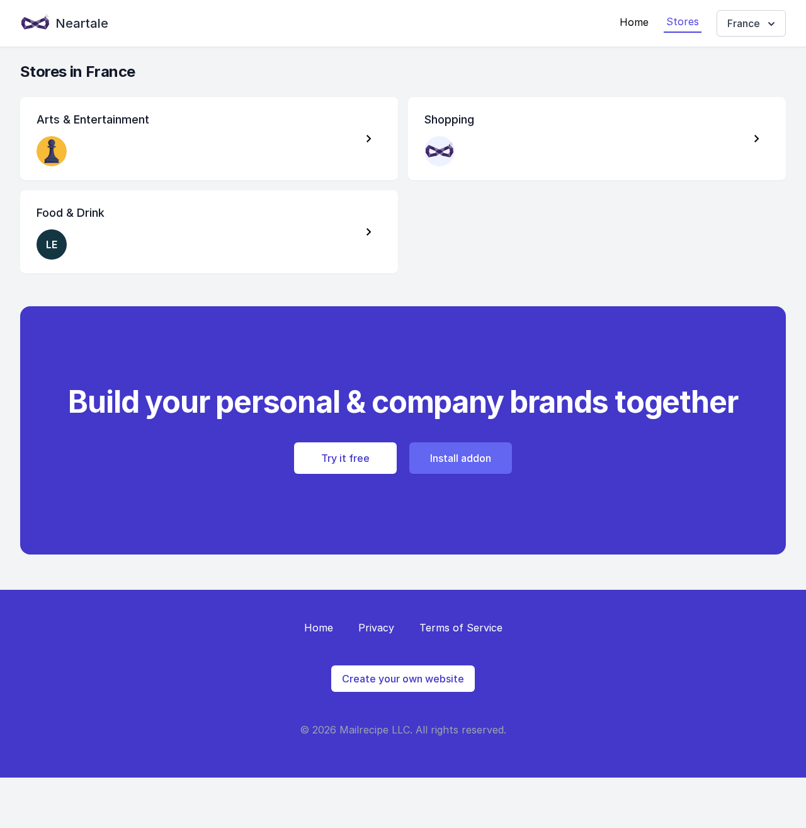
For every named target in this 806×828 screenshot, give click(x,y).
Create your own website (403, 678)
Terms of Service (460, 627)
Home (634, 22)
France (743, 23)
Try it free (345, 458)
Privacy (376, 627)
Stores (682, 21)
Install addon (460, 458)
